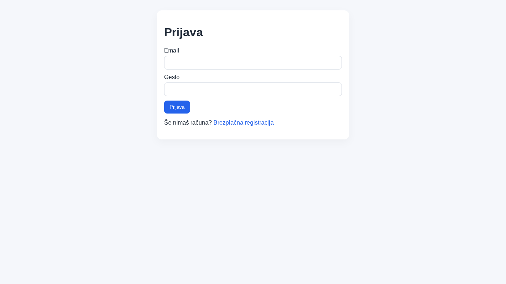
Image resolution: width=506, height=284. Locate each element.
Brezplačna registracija (243, 122)
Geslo (172, 77)
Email (171, 50)
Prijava (177, 107)
